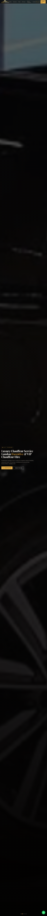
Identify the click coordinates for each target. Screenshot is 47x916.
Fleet (19, 1)
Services (15, 1)
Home (10, 1)
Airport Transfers (29, 2)
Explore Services (18, 467)
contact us (42, 2)
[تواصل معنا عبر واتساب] (43, 912)
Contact (34, 1)
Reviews (23, 1)
